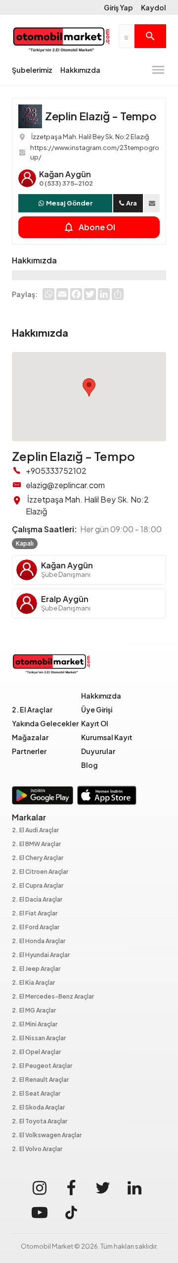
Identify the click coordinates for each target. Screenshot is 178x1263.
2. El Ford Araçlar (35, 927)
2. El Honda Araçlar (38, 941)
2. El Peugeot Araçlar (42, 1066)
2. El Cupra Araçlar (37, 886)
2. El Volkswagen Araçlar (47, 1135)
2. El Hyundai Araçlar (41, 955)
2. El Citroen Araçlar (40, 872)
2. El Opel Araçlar (36, 1052)
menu (158, 70)
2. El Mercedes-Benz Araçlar (53, 997)
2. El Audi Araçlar (35, 830)
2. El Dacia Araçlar (37, 900)
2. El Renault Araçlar (40, 1080)
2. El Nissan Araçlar (39, 1038)
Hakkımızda (80, 69)
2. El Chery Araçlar (37, 858)
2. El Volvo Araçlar (37, 1149)
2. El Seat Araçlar (36, 1094)
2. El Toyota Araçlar (39, 1121)
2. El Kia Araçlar (33, 983)
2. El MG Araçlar (34, 1011)
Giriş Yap (118, 7)
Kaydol (153, 7)
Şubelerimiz (32, 69)
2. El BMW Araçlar (36, 844)
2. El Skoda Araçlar (38, 1108)
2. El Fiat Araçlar (34, 913)
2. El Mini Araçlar (34, 1024)
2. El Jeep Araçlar (36, 969)
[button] (89, 387)
